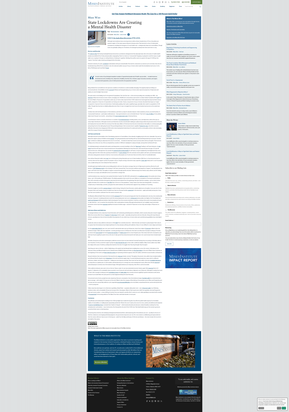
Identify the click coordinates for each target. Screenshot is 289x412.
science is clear (93, 54)
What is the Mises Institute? (124, 380)
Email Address (169, 220)
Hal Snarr (181, 51)
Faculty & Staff (120, 395)
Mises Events (120, 388)
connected (130, 190)
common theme (107, 188)
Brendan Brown (183, 108)
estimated (117, 196)
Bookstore (171, 202)
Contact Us (120, 407)
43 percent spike (146, 288)
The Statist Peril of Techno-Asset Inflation (178, 105)
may (107, 158)
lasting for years (144, 126)
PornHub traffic (146, 278)
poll (158, 97)
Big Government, (115, 31)
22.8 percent (134, 198)
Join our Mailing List (151, 397)
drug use (120, 256)
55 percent (148, 228)
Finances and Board (122, 397)
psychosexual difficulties (124, 282)
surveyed (111, 90)
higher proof (123, 232)
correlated (105, 63)
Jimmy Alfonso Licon (184, 82)
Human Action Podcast (93, 392)
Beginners (172, 6)
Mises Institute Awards (122, 390)
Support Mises (196, 2)
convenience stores (113, 272)
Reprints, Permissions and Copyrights (176, 29)
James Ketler (123, 34)
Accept (283, 408)
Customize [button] (261, 408)
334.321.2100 (153, 389)
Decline (279, 408)
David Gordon (186, 94)
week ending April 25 (97, 228)
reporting (105, 204)
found (107, 68)
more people (99, 232)
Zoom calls (144, 160)
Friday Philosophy (177, 94)
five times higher (138, 250)
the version (122, 38)
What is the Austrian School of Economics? (98, 383)
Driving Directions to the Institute (125, 383)
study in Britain (123, 152)
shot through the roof (121, 242)
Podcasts (137, 6)
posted (112, 138)
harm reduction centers (110, 252)
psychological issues (124, 119)
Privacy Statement (121, 404)
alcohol (107, 215)
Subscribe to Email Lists (122, 400)
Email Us (148, 394)
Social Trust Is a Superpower (175, 80)
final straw (138, 146)
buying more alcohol (113, 232)
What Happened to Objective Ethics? (177, 92)
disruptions (109, 258)
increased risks (92, 294)
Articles (121, 6)
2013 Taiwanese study (98, 168)
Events (154, 6)
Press (180, 6)
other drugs (114, 215)
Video (146, 6)
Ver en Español (122, 2)
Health (121, 31)
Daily (169, 178)
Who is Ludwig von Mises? (94, 380)
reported (90, 97)
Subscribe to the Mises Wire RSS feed (176, 37)
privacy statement (183, 239)
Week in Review (172, 185)
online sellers (124, 272)
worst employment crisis (121, 116)
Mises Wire (94, 18)
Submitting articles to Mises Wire (175, 26)
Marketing (168, 227)
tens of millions (150, 114)
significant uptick (143, 176)
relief (116, 222)
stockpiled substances (155, 260)
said (89, 140)
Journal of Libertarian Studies (95, 388)
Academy (162, 6)
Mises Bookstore (121, 392)
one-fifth (109, 182)
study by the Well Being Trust (96, 305)
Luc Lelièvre (182, 67)
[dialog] (272, 404)
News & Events (172, 195)
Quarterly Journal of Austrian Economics (98, 385)
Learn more (181, 233)
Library (129, 6)
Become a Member (101, 362)
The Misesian (171, 210)
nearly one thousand (93, 200)
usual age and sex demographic (121, 150)
